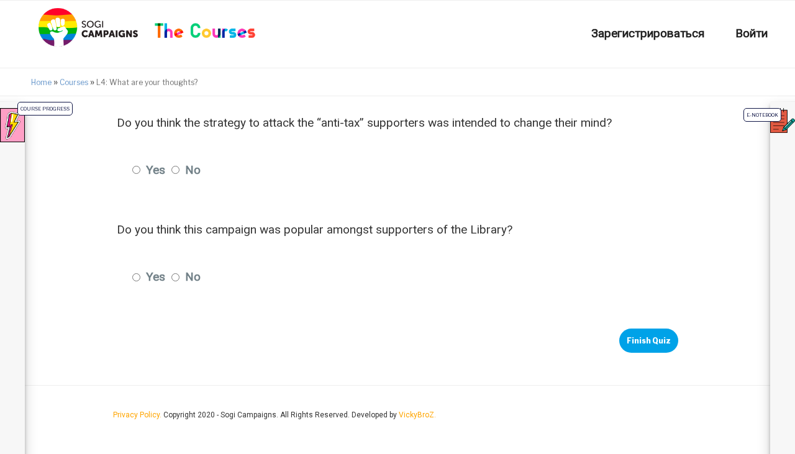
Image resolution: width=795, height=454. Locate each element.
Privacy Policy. (138, 415)
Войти (751, 33)
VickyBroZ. (417, 415)
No (193, 170)
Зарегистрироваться (647, 33)
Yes (155, 170)
